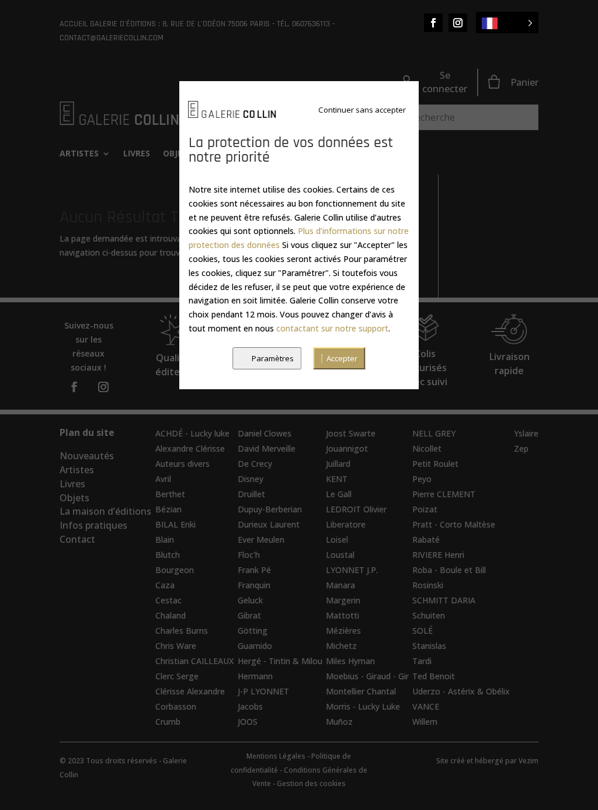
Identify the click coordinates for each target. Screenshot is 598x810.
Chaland (170, 615)
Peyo (422, 478)
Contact (77, 539)
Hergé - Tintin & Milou (280, 660)
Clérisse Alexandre (190, 691)
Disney (250, 478)
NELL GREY (434, 433)
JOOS (248, 721)
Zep (521, 448)
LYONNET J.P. (352, 569)
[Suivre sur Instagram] (457, 22)
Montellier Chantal (361, 691)
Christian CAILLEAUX (194, 660)
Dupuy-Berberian (270, 509)
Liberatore (346, 524)
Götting (252, 630)
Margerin (343, 600)
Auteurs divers (182, 463)
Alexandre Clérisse (190, 448)
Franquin (254, 585)
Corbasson (175, 706)
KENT (336, 478)
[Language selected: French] (507, 22)
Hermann (255, 676)
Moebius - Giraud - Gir (367, 676)
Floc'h (249, 554)
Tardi (422, 660)
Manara (340, 585)
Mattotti (342, 615)
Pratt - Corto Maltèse (453, 524)
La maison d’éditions (105, 511)
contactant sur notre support (332, 328)
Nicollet (426, 448)
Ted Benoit (433, 676)
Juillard (338, 463)
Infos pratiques (93, 525)
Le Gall (339, 494)
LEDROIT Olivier (356, 509)
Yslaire (526, 433)
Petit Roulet (435, 463)
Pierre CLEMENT (443, 494)
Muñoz (339, 721)
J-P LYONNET (263, 691)
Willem (424, 721)
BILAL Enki (175, 524)
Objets (74, 497)
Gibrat (249, 615)
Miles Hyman (350, 660)
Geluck (250, 600)
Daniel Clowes (264, 433)
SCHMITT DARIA (443, 600)
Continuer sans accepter (362, 109)
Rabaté (426, 539)
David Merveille (266, 448)
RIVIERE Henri (438, 554)
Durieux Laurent (269, 524)
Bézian (168, 509)
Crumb (167, 721)
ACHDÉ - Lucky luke (192, 433)
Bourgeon (174, 569)
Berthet (170, 494)
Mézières (343, 630)
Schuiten (428, 615)
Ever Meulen (261, 539)
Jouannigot (347, 448)
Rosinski (427, 585)
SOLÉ (422, 630)
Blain (164, 539)
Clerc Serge (177, 676)
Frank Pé (254, 569)
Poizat (424, 509)
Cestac (168, 600)
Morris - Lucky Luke (363, 706)
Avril (163, 478)
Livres (136, 154)
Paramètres (273, 358)
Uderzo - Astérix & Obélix (461, 691)
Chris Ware (175, 645)
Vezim (528, 761)
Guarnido (255, 645)
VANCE (425, 706)
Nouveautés (87, 455)
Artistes (79, 154)
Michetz (341, 645)
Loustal (340, 554)
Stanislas (429, 645)
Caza (165, 585)
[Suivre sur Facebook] (433, 22)
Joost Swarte (351, 433)
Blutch (167, 554)
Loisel (337, 539)
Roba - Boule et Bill (449, 569)
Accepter (341, 358)
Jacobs (250, 706)
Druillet (251, 494)
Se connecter (444, 82)
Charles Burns (181, 630)
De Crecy (255, 463)
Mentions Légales (275, 756)
